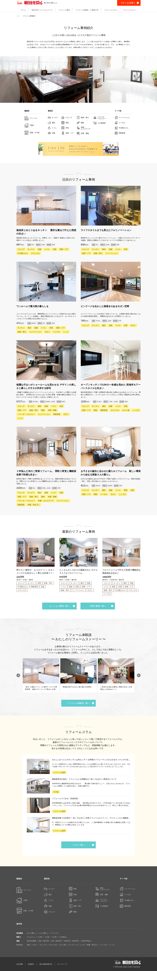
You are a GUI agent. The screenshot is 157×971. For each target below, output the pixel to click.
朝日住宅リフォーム (29, 3)
